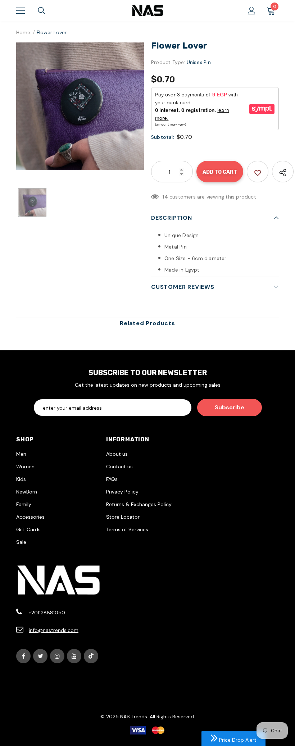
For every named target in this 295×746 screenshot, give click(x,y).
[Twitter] (40, 656)
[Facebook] (23, 656)
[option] (80, 106)
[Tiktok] (91, 656)
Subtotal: (162, 137)
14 (165, 197)
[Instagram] (57, 656)
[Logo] (147, 10)
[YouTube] (74, 656)
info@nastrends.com (53, 630)
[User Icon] (251, 10)
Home (23, 32)
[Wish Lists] (257, 171)
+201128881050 (47, 612)
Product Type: (168, 62)
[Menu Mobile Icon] (20, 10)
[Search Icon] (41, 10)
